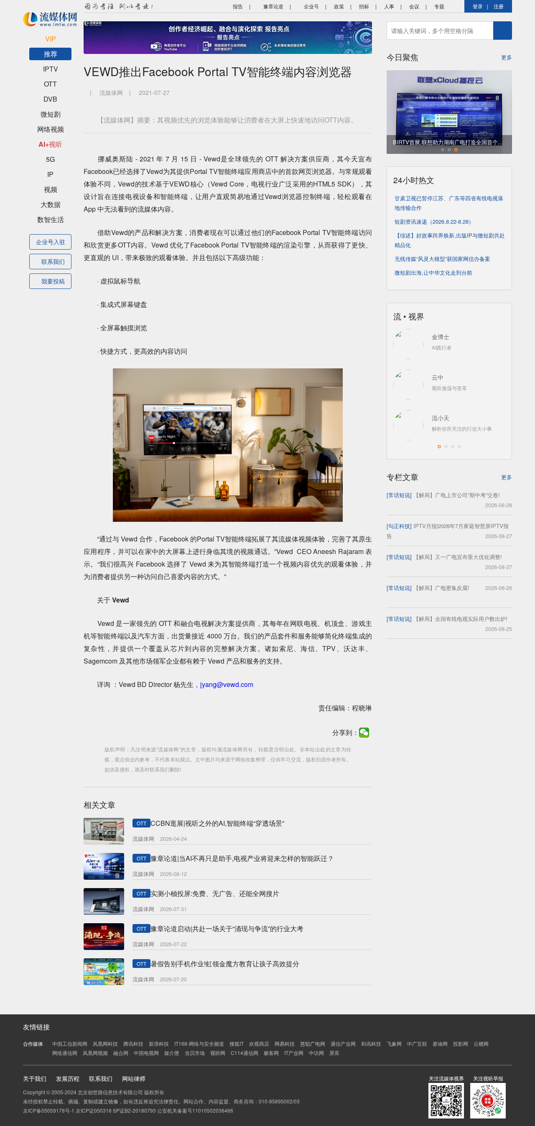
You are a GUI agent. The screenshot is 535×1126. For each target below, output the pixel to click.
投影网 (460, 1043)
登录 (478, 6)
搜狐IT (236, 1043)
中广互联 (417, 1043)
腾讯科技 (133, 1043)
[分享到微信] (364, 733)
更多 (506, 57)
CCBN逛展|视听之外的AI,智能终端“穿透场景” (217, 823)
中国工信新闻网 (69, 1043)
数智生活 (50, 219)
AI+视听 (50, 144)
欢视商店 (259, 1043)
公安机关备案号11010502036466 (195, 1110)
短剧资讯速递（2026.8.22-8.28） (434, 221)
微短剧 (51, 114)
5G (50, 159)
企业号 (311, 6)
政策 (339, 6)
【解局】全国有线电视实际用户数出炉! (460, 619)
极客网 (271, 1052)
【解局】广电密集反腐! (441, 588)
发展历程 (67, 1078)
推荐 (50, 54)
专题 (439, 6)
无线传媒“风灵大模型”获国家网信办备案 (442, 259)
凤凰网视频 (95, 1052)
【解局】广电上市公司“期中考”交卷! (456, 495)
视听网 (217, 1052)
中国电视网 (146, 1052)
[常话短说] (399, 495)
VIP (50, 38)
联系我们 (53, 261)
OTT (50, 84)
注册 (499, 6)
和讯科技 (371, 1043)
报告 (237, 6)
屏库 (334, 1052)
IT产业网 (293, 1052)
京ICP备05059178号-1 (48, 1110)
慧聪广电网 (312, 1043)
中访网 (316, 1052)
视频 (50, 189)
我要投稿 (53, 281)
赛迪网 (440, 1043)
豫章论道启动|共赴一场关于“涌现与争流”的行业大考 (226, 928)
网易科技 (285, 1043)
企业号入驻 (50, 241)
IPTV (50, 69)
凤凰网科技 (105, 1043)
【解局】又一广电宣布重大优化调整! (457, 557)
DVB (50, 99)
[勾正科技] (399, 526)
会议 (414, 6)
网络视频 (50, 129)
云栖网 (481, 1043)
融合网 (120, 1052)
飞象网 (394, 1043)
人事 (389, 6)
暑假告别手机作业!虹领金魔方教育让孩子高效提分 (224, 963)
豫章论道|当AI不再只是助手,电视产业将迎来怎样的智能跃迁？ (242, 858)
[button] (442, 149)
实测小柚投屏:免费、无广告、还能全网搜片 (214, 893)
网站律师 (133, 1078)
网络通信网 (64, 1052)
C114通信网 (244, 1052)
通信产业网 (343, 1043)
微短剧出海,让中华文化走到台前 (433, 272)
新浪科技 (159, 1043)
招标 (364, 6)
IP (50, 174)
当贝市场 (195, 1052)
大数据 (51, 204)
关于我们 (34, 1078)
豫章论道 (272, 6)
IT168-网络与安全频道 (199, 1043)
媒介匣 (171, 1052)
